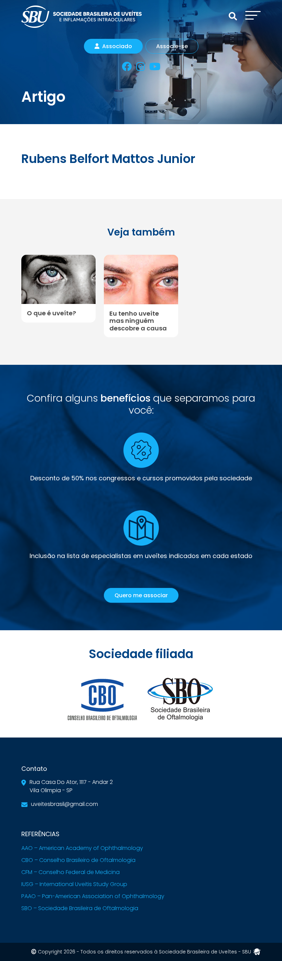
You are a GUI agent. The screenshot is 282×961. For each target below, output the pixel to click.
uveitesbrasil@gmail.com (64, 804)
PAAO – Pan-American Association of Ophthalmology (92, 896)
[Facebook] (127, 68)
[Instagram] (140, 68)
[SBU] (81, 16)
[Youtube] (154, 68)
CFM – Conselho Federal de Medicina (70, 872)
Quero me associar (141, 595)
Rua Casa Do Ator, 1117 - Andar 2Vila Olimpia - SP (71, 786)
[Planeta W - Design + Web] (257, 951)
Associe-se (172, 46)
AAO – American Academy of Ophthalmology (82, 848)
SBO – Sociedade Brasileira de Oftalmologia (79, 908)
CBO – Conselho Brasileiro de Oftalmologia (78, 860)
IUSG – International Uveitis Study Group (74, 884)
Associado (117, 46)
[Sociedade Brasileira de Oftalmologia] (180, 699)
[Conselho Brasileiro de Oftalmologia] (102, 699)
